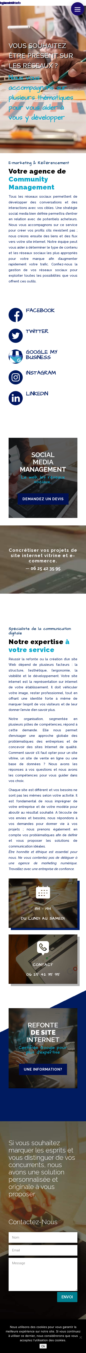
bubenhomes (10, 2)
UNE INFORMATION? (43, 1069)
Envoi (67, 1297)
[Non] (80, 1337)
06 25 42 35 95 (45, 568)
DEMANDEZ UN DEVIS (43, 499)
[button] (77, 8)
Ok (43, 1346)
